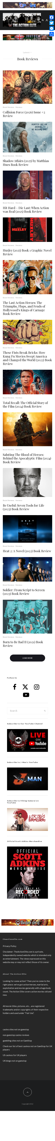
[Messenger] (51, 28)
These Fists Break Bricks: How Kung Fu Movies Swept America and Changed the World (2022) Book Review (27, 358)
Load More (28, 658)
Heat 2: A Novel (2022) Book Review (27, 551)
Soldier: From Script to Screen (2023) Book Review (24, 592)
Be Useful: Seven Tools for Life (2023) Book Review (23, 507)
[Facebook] (51, 17)
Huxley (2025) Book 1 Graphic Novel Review (27, 252)
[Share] (51, 34)
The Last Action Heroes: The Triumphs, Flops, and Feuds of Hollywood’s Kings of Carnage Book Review (24, 308)
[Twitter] (51, 23)
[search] (45, 710)
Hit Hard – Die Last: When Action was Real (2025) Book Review (26, 209)
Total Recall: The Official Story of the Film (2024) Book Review (25, 404)
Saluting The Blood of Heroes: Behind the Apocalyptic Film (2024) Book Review (27, 458)
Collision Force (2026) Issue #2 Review (24, 114)
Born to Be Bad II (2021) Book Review (23, 644)
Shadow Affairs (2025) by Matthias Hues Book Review (26, 162)
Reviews (19, 107)
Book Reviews (8, 107)
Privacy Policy (9, 946)
